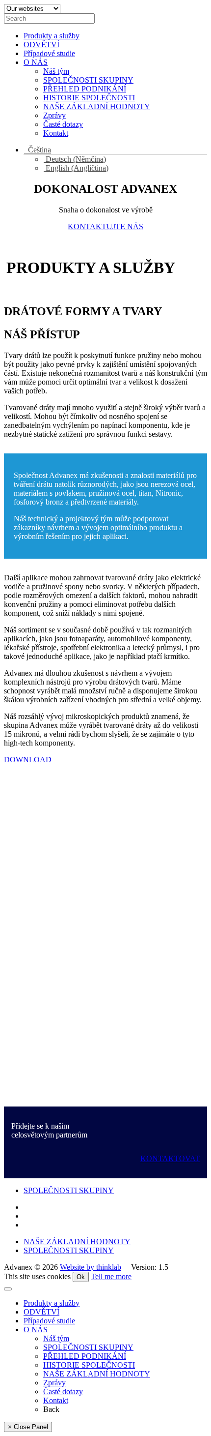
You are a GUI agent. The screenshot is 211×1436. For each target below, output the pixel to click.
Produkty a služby (51, 35)
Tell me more (111, 1276)
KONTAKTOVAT (170, 1158)
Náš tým (56, 71)
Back (51, 1409)
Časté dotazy (63, 124)
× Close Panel (28, 1427)
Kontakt (55, 133)
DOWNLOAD (28, 759)
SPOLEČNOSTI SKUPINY (88, 80)
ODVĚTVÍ (41, 44)
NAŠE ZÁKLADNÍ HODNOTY (96, 106)
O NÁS (36, 62)
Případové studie (49, 53)
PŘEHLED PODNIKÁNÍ (84, 89)
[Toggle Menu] (8, 1288)
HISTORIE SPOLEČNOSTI (89, 97)
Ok (81, 1277)
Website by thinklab (90, 1267)
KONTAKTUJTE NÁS (105, 226)
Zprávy (54, 115)
